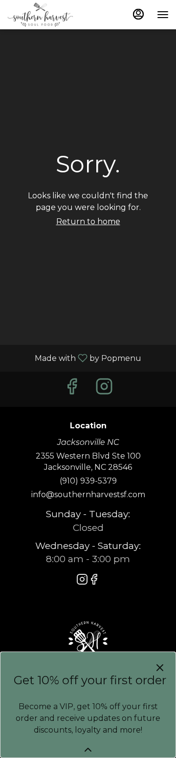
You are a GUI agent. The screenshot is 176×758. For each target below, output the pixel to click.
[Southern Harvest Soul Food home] (51, 14)
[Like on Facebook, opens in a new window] (72, 389)
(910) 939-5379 (88, 480)
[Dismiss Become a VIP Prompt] (160, 667)
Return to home (88, 221)
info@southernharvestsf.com (88, 494)
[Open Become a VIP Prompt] (88, 750)
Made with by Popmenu (74, 357)
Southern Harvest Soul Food (88, 641)
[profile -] (138, 14)
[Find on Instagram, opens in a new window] (104, 389)
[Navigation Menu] (163, 14)
